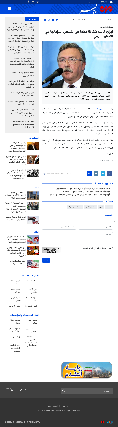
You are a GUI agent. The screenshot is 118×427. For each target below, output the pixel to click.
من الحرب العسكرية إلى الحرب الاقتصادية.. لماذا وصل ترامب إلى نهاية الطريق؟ (16, 252)
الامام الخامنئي (31, 280)
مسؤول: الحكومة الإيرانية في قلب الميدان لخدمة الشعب (21, 103)
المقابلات (34, 138)
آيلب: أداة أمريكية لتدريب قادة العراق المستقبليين (16, 218)
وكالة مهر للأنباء (100, 109)
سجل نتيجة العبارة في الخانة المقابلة (98, 248)
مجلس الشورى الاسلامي (31, 330)
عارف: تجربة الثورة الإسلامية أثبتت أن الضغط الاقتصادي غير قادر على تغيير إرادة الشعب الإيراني (21, 49)
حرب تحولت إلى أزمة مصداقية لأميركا (18, 263)
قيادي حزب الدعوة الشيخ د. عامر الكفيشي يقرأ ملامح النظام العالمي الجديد (16, 161)
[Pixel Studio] (101, 422)
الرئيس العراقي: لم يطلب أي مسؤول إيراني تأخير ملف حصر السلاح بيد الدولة (22, 112)
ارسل (46, 260)
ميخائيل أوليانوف (74, 206)
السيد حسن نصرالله (16, 291)
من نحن (65, 406)
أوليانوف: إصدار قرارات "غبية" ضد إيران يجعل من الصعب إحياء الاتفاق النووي (80, 194)
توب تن (32, 19)
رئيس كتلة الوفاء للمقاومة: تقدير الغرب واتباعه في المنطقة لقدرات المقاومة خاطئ (17, 147)
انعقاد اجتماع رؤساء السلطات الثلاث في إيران (23, 74)
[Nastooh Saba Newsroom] (108, 422)
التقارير (35, 188)
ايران (101, 206)
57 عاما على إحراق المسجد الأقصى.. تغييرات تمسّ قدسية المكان (15, 195)
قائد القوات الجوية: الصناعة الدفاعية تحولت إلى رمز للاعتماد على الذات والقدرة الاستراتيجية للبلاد (22, 63)
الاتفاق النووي (90, 206)
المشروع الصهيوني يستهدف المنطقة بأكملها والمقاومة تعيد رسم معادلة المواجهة (16, 174)
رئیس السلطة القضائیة (15, 282)
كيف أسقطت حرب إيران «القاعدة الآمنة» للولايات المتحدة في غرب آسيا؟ (16, 239)
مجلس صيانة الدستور (15, 322)
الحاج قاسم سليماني (33, 291)
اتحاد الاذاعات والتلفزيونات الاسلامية (15, 348)
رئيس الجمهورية (31, 306)
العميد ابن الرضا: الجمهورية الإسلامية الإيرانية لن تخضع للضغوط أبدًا (23, 124)
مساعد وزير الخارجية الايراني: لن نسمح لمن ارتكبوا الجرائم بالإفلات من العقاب (21, 84)
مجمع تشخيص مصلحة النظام (15, 330)
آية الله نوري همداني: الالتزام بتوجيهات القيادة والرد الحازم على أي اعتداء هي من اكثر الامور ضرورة (20, 26)
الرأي (36, 232)
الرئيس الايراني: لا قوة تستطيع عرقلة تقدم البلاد (22, 94)
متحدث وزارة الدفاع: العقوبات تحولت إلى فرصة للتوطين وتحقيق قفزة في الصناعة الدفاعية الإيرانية (21, 38)
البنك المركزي (32, 345)
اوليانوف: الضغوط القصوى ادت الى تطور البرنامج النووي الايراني (85, 191)
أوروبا (101, 20)
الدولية (109, 20)
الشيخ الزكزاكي (15, 306)
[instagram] (25, 390)
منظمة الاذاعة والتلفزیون (32, 338)
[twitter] (21, 390)
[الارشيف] (7, 390)
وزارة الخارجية (15, 336)
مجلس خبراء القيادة (32, 322)
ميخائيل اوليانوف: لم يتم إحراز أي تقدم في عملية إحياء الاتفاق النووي (83, 188)
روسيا (109, 206)
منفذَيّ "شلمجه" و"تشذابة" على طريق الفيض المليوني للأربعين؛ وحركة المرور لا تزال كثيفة (15, 207)
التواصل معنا (53, 406)
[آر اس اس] (12, 390)
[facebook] (16, 390)
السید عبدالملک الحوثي (31, 299)
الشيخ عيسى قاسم (15, 299)
